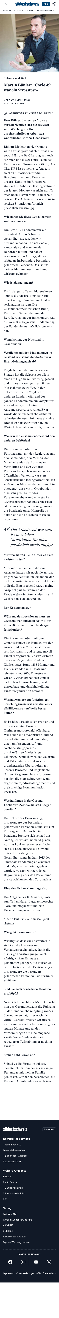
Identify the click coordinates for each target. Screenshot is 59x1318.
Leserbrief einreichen (14, 1150)
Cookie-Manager (25, 1273)
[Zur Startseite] (27, 4)
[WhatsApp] (49, 1262)
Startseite (7, 10)
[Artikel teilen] (54, 4)
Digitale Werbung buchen (16, 1242)
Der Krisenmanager (17, 607)
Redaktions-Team (12, 1161)
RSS (5, 1199)
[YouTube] (36, 1262)
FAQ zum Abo (10, 1214)
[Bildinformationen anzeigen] (55, 69)
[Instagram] (23, 1262)
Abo (46, 4)
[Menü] (5, 4)
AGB (38, 1273)
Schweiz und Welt (25, 10)
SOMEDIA (8, 1231)
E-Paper (7, 1176)
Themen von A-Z (12, 1144)
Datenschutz (49, 1273)
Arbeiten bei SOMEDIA (14, 1236)
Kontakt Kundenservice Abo (17, 1219)
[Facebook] (10, 1262)
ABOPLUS (8, 1225)
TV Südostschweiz (13, 1187)
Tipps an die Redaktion (15, 1156)
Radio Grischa (10, 1182)
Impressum (8, 1273)
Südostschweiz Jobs (14, 1193)
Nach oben (49, 1129)
